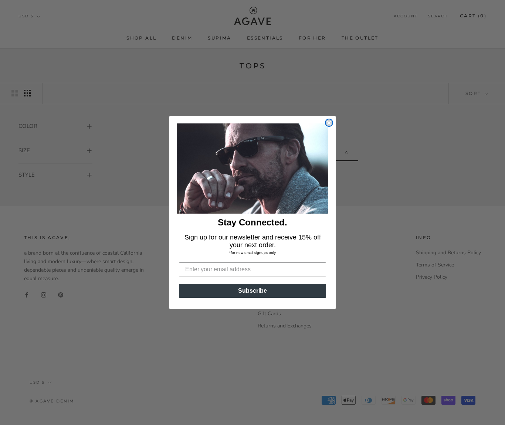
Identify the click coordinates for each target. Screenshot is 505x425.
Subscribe (252, 291)
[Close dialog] (329, 122)
